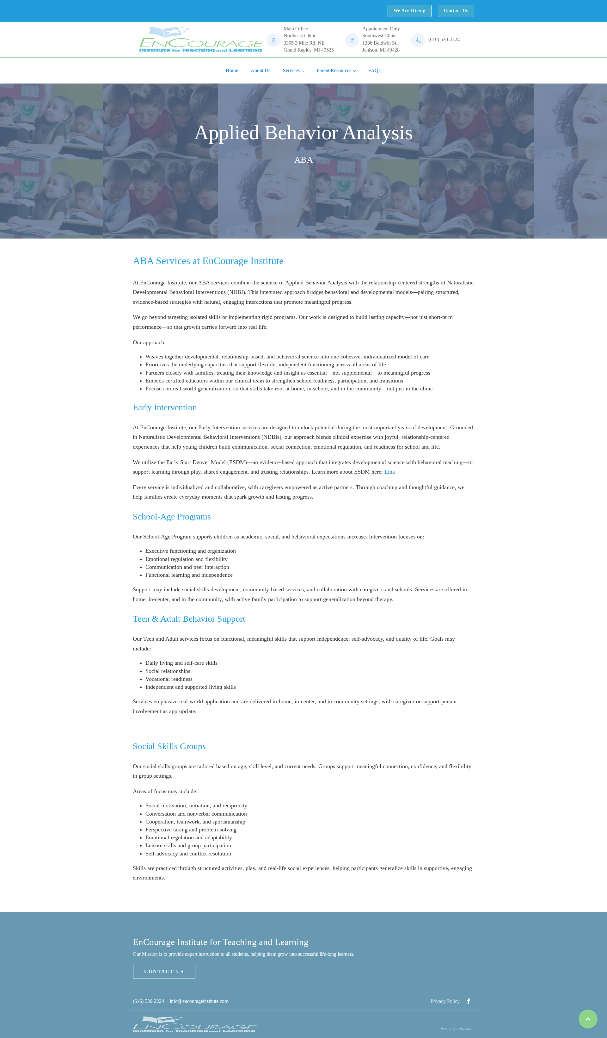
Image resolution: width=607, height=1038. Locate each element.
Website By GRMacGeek (456, 1029)
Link (389, 472)
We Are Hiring (410, 10)
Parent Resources (334, 70)
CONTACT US (164, 971)
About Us (260, 70)
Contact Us (456, 10)
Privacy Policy (445, 1001)
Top (588, 1019)
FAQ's (374, 70)
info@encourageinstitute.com (199, 1001)
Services (291, 70)
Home (232, 70)
